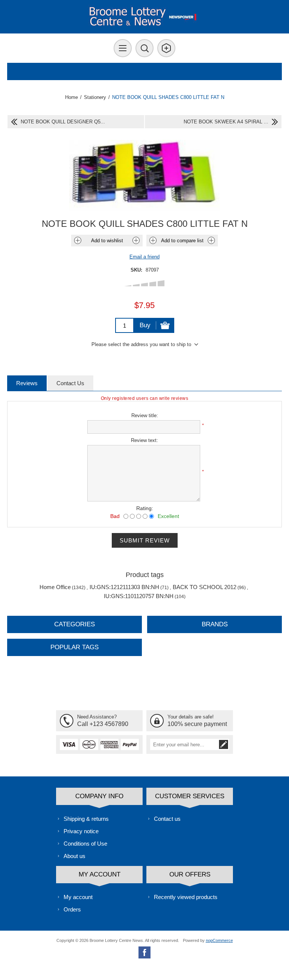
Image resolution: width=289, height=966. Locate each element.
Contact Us (70, 383)
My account (78, 897)
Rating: (144, 508)
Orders (72, 909)
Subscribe (223, 744)
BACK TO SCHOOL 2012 (204, 587)
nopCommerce (219, 940)
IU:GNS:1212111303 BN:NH (124, 587)
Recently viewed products (186, 897)
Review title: (144, 415)
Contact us (167, 819)
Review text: (144, 440)
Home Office (55, 587)
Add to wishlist (107, 240)
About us (74, 856)
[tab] (27, 383)
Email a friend (144, 257)
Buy (145, 325)
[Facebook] (144, 952)
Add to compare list (182, 240)
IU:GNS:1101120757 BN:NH (138, 596)
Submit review (145, 540)
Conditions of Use (85, 843)
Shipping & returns (86, 819)
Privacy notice (81, 831)
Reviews (27, 383)
